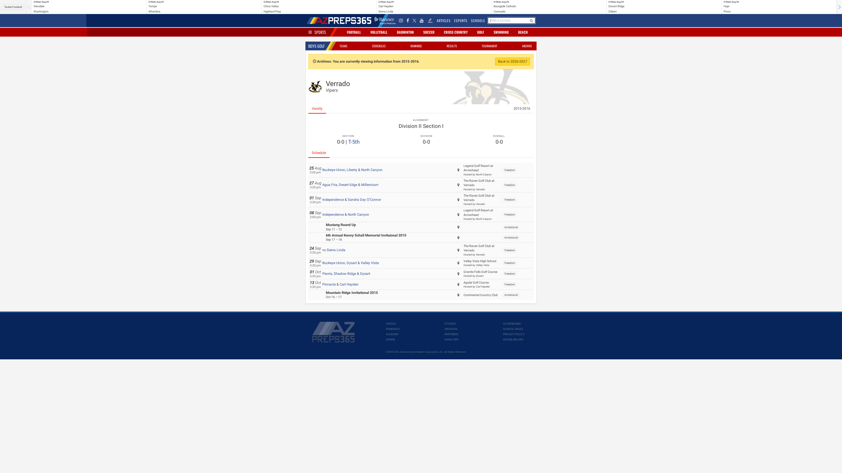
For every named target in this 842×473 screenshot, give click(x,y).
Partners (451, 334)
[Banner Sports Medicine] (384, 21)
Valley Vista (370, 263)
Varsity (317, 108)
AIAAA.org (451, 339)
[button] (839, 7)
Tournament (489, 46)
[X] (414, 20)
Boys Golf (316, 46)
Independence (333, 200)
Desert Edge (348, 185)
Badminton (405, 32)
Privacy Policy (514, 334)
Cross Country (456, 32)
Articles (444, 20)
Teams (343, 46)
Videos (391, 323)
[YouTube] (422, 20)
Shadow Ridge (345, 274)
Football (354, 32)
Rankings (416, 46)
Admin (390, 339)
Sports (320, 32)
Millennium (369, 185)
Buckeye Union (333, 170)
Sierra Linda (336, 250)
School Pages (513, 329)
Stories (450, 323)
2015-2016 (522, 108)
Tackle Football (13, 7)
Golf (480, 32)
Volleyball (378, 32)
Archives (451, 329)
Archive (527, 46)
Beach (523, 32)
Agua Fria (329, 185)
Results (452, 46)
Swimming (501, 32)
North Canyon (371, 170)
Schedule (319, 153)
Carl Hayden (349, 284)
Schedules (379, 46)
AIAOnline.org (513, 339)
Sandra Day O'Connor (364, 200)
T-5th (354, 142)
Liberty (352, 170)
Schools (478, 20)
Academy (392, 334)
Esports (460, 20)
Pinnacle (329, 284)
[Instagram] (401, 20)
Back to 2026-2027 (512, 61)
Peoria (327, 274)
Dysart (352, 263)
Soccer (429, 32)
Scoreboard (512, 323)
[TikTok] (430, 20)
